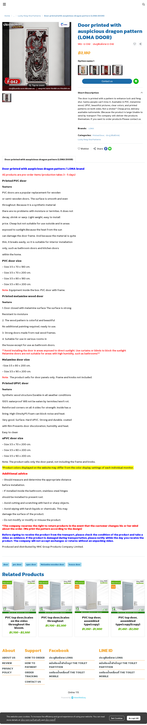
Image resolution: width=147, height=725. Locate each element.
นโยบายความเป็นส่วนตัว (31, 720)
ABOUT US (8, 658)
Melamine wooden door (52, 564)
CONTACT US (33, 682)
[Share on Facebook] (106, 148)
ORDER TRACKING (31, 674)
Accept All (134, 718)
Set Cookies (116, 718)
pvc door (17, 564)
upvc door (31, 564)
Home (7, 15)
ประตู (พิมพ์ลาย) (113, 135)
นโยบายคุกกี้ (50, 720)
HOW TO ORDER (35, 658)
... (13, 15)
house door (74, 564)
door (5, 564)
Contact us (107, 81)
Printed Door (99, 135)
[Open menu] (4, 4)
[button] (144, 4)
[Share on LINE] (110, 148)
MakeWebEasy (80, 697)
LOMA (91, 128)
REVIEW (7, 663)
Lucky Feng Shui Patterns (29, 15)
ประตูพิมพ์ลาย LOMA (61, 658)
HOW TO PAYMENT (31, 665)
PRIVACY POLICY (7, 670)
